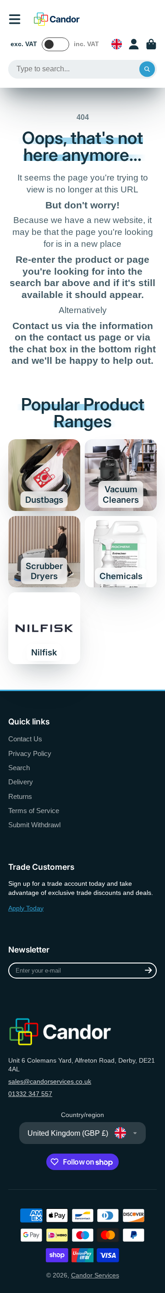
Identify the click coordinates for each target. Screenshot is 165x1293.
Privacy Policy (29, 753)
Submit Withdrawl (34, 825)
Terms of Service (33, 810)
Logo (57, 19)
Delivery (20, 782)
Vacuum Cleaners (121, 475)
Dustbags (44, 475)
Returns (20, 796)
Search (19, 768)
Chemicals (121, 552)
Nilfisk (44, 628)
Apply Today (26, 908)
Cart (151, 44)
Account (133, 44)
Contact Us (25, 739)
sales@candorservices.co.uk (49, 1081)
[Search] (147, 69)
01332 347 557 (30, 1093)
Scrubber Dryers (44, 552)
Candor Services (95, 1275)
